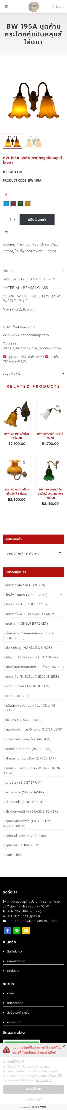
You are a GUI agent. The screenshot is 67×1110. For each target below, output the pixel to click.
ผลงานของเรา (16, 961)
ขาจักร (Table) (17, 696)
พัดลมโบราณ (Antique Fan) (28, 686)
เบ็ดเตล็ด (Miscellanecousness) (32, 676)
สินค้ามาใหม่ (14, 855)
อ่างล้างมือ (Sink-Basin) (25, 792)
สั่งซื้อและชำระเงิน (18, 1012)
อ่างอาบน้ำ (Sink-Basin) (25, 801)
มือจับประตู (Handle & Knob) (29, 647)
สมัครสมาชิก (15, 1003)
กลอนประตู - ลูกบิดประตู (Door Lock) (35, 729)
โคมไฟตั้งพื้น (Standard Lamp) (30, 614)
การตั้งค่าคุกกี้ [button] (33, 1099)
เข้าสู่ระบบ (13, 993)
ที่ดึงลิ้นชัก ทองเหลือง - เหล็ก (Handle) (35, 667)
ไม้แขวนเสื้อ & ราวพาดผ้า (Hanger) (32, 657)
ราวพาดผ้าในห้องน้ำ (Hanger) (28, 739)
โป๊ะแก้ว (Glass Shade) (24, 720)
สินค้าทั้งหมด (15, 951)
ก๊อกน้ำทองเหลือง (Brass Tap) (29, 749)
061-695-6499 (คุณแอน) (23, 911)
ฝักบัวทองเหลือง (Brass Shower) (32, 811)
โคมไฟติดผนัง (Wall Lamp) (35, 251)
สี (6, 194)
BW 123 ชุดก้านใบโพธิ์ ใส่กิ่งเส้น (16, 436)
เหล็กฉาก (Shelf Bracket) (27, 623)
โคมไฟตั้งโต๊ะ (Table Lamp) (26, 604)
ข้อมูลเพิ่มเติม (11, 373)
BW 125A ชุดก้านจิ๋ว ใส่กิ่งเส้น (50, 436)
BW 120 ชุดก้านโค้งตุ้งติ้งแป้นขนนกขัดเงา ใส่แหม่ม (50, 494)
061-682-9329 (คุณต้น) (23, 916)
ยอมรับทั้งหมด (33, 1089)
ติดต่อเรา (13, 970)
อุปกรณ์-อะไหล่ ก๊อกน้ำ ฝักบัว (26, 835)
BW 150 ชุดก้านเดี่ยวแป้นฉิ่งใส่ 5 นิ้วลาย (17, 492)
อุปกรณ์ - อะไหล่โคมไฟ (22, 845)
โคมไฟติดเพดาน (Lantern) (26, 585)
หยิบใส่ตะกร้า (37, 219)
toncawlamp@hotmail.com (38, 920)
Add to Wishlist (6, 232)
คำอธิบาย (9, 271)
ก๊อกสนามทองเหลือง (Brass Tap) (31, 758)
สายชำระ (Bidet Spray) (24, 782)
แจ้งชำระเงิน (14, 1022)
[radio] (6, 204)
